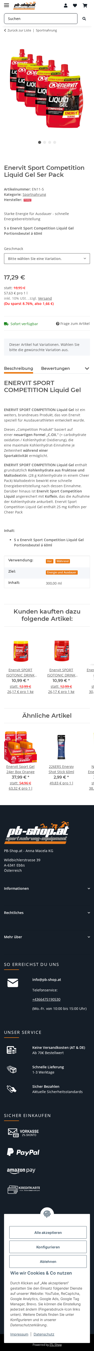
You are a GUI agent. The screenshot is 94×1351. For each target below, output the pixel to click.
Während (63, 561)
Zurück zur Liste (19, 30)
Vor (49, 561)
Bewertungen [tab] (55, 368)
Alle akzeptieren (48, 1232)
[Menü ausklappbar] (6, 3)
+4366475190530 (46, 999)
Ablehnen (48, 1261)
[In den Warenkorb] (8, 44)
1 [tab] (39, 142)
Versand (45, 298)
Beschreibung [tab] (18, 368)
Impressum (19, 1334)
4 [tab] (54, 142)
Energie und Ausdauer (61, 572)
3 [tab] (49, 142)
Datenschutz (44, 1334)
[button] (65, 5)
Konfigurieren (48, 1247)
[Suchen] (84, 18)
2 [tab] (44, 142)
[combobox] (47, 258)
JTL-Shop (56, 1345)
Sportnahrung (34, 194)
